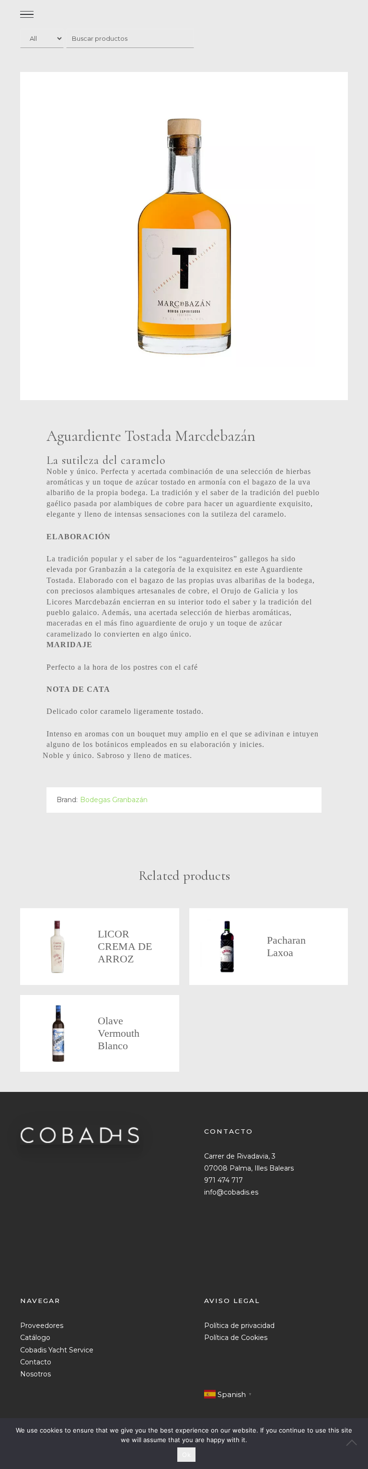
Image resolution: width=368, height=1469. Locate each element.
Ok (186, 1454)
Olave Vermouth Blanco (118, 1033)
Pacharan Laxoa (286, 946)
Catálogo (35, 1337)
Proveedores (41, 1325)
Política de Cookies (235, 1337)
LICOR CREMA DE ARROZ (125, 946)
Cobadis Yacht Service (56, 1350)
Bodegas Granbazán (114, 799)
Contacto (35, 1362)
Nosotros (35, 1374)
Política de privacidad (239, 1325)
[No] (356, 1443)
